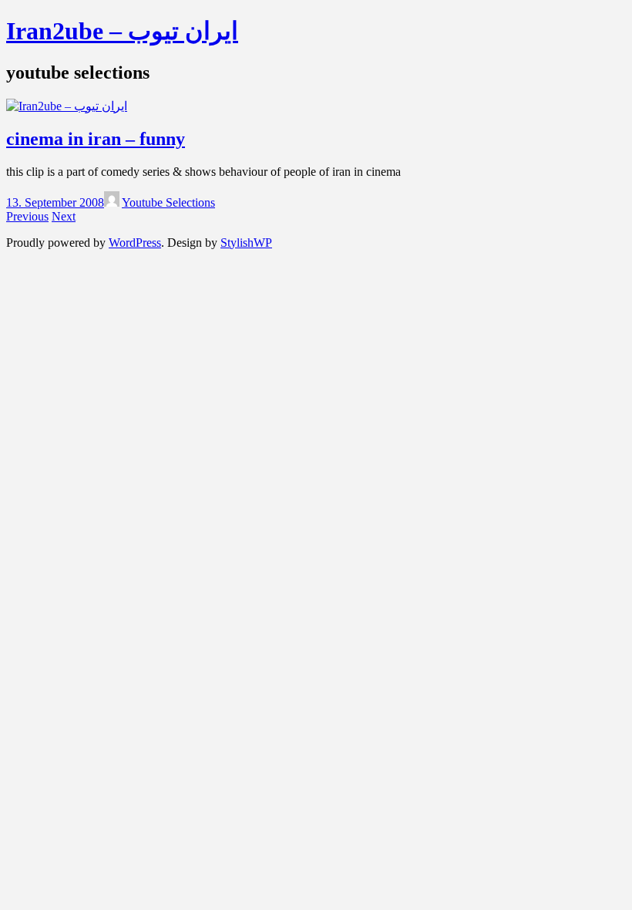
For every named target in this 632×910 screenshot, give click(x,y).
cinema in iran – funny (95, 139)
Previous (27, 216)
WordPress (135, 242)
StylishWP (246, 242)
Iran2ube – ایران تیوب (122, 31)
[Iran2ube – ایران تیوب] (66, 106)
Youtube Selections (168, 202)
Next (64, 216)
